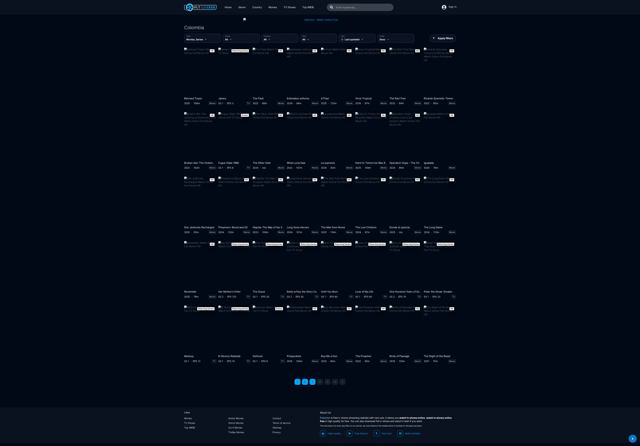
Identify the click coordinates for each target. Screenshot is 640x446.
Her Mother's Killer (229, 291)
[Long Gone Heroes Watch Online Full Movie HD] (303, 200)
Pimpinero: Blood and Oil (233, 227)
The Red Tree (398, 98)
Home (228, 7)
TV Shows (290, 7)
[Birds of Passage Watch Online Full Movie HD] (406, 329)
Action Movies (236, 418)
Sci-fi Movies (235, 427)
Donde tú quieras (400, 227)
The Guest (259, 291)
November (190, 291)
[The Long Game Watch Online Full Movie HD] (440, 200)
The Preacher (363, 356)
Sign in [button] (452, 6)
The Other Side (262, 162)
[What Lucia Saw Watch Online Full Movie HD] (303, 136)
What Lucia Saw (296, 162)
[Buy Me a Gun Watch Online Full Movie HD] (337, 329)
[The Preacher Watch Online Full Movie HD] (371, 329)
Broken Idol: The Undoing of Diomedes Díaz (210, 162)
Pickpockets (294, 356)
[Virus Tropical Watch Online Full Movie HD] (371, 71)
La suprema (328, 162)
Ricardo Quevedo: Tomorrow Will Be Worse (449, 98)
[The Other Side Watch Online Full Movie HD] (269, 136)
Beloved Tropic (193, 98)
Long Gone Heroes (298, 227)
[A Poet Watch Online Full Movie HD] (337, 71)
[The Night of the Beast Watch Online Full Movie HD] (440, 329)
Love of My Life (364, 291)
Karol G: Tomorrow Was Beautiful (374, 162)
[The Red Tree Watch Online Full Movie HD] (406, 71)
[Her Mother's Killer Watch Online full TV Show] (234, 265)
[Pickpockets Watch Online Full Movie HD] (303, 329)
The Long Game (433, 227)
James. (222, 98)
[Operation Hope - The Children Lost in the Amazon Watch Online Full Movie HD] (406, 136)
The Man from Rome (333, 227)
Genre (242, 7)
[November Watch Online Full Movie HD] (200, 265)
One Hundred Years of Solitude (408, 291)
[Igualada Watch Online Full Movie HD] (440, 136)
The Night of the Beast (437, 356)
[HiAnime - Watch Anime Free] (320, 19)
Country (257, 7)
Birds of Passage (399, 356)
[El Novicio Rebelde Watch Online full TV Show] (234, 329)
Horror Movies (236, 423)
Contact (276, 418)
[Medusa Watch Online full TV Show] (200, 329)
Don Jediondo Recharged (199, 227)
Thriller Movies (236, 432)
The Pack (258, 98)
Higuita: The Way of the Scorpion (272, 227)
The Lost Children (365, 227)
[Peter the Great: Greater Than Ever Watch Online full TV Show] (440, 265)
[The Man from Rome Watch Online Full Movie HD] (337, 200)
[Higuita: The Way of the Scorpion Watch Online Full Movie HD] (269, 200)
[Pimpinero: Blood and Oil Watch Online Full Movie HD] (234, 200)
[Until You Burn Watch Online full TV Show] (337, 265)
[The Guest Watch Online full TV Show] (269, 265)
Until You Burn (329, 291)
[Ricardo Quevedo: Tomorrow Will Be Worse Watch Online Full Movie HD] (440, 71)
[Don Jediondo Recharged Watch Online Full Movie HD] (200, 200)
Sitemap (277, 427)
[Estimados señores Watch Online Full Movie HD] (303, 71)
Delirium (258, 356)
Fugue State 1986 (228, 162)
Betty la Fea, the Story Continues (306, 291)
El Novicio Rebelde (229, 356)
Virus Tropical (363, 98)
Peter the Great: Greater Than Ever (444, 291)
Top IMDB (308, 7)
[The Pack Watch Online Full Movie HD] (269, 71)
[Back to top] (633, 439)
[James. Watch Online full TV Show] (234, 71)
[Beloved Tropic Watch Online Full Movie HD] (200, 71)
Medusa (189, 356)
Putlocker (325, 417)
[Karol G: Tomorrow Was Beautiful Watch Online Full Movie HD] (371, 136)
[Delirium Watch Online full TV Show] (269, 329)
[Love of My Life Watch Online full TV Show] (371, 265)
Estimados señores (298, 98)
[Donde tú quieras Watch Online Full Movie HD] (406, 200)
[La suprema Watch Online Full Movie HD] (337, 136)
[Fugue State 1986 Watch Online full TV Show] (234, 136)
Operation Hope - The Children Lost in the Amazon (419, 162)
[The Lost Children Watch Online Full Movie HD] (371, 200)
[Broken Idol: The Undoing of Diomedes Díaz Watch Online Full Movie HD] (200, 136)
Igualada (429, 162)
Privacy (276, 432)
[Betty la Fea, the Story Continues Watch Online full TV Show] (303, 265)
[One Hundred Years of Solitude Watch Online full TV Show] (406, 265)
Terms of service (281, 423)
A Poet (325, 98)
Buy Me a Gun (329, 356)
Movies (272, 7)
